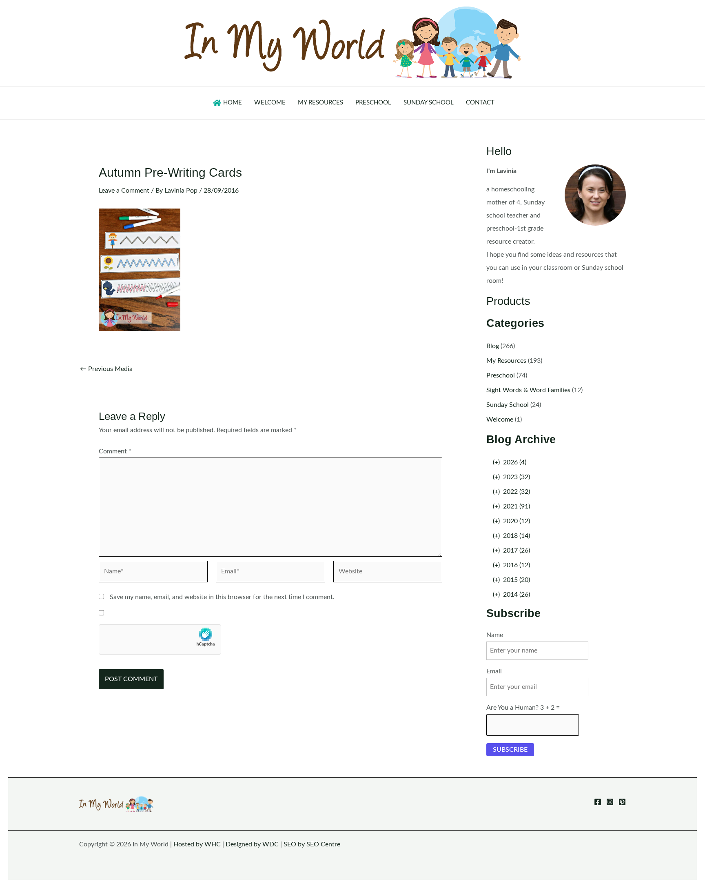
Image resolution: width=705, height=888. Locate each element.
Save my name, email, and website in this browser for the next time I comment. (222, 597)
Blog (492, 346)
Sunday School (507, 405)
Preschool (500, 375)
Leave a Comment (124, 190)
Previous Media (106, 369)
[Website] (387, 573)
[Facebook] (597, 802)
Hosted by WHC (197, 844)
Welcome (499, 419)
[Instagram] (610, 802)
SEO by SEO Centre (312, 844)
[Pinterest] (622, 802)
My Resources (506, 360)
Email (494, 671)
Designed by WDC (252, 844)
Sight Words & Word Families (528, 390)
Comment (115, 451)
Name (494, 635)
